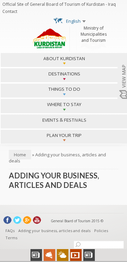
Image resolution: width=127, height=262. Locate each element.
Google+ (27, 220)
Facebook (7, 220)
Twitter (17, 220)
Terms (11, 237)
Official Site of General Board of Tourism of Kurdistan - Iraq (59, 4)
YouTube (37, 220)
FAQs (10, 230)
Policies (101, 230)
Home (20, 155)
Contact (9, 11)
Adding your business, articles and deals (54, 230)
